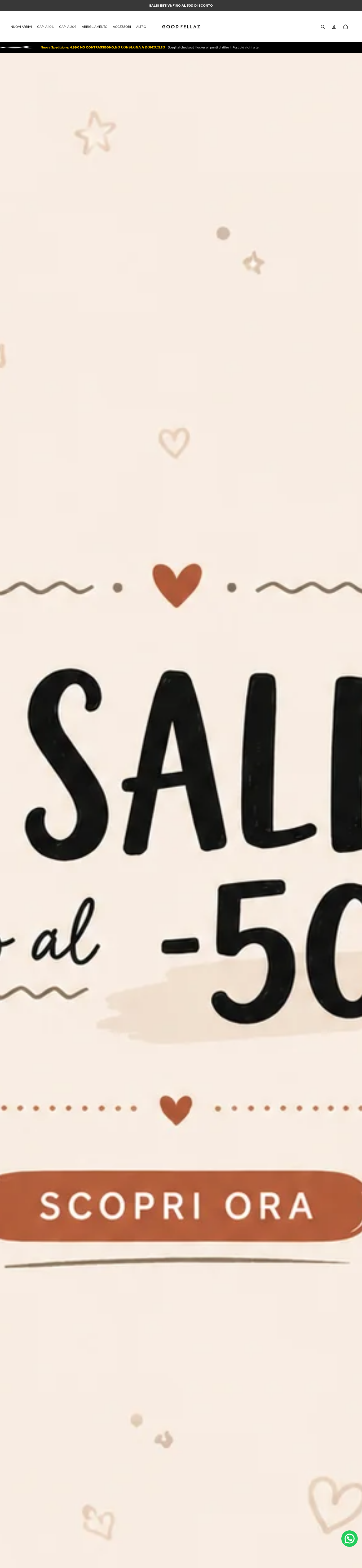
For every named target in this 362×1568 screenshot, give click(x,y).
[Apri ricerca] (323, 27)
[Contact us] (349, 1538)
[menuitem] (141, 27)
